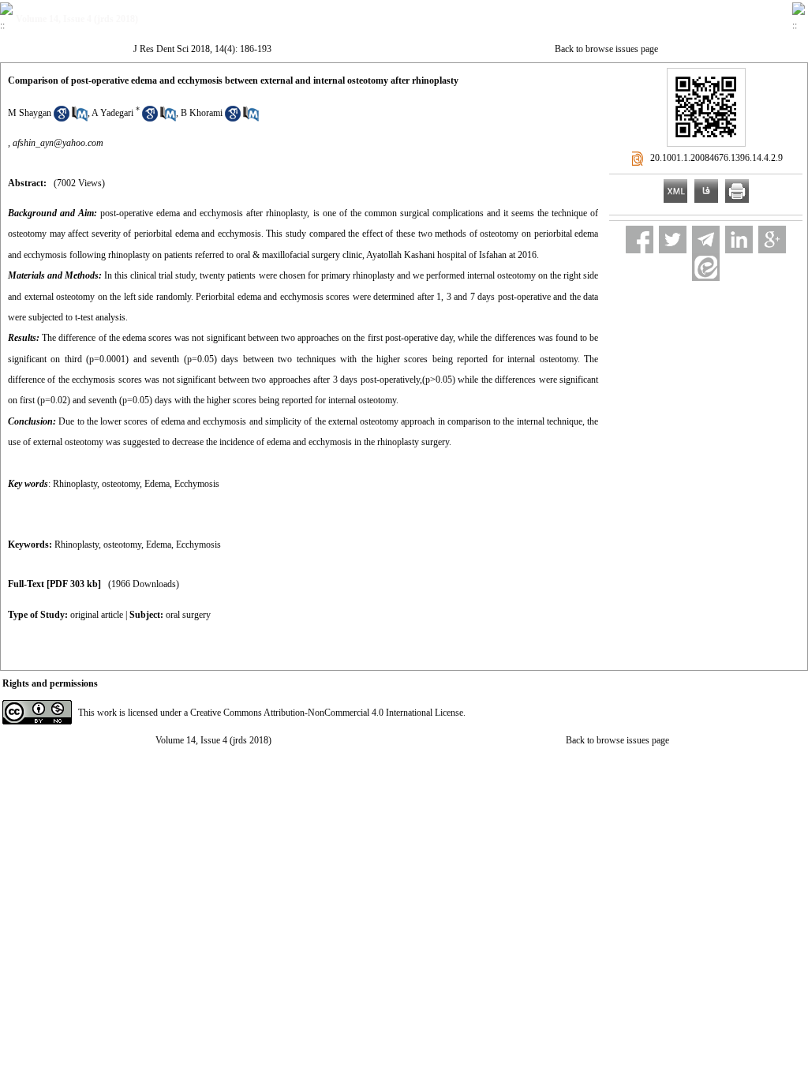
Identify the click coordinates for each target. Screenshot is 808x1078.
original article (96, 614)
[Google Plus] (772, 239)
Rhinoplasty (76, 544)
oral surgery (188, 614)
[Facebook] (639, 239)
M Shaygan (29, 112)
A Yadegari (112, 112)
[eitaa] (706, 267)
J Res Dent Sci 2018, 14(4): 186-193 (202, 48)
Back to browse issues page (606, 48)
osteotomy (122, 544)
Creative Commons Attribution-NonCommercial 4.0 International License (326, 712)
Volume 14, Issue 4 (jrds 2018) (213, 740)
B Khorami (202, 112)
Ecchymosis (198, 544)
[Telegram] (706, 239)
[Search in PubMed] (80, 118)
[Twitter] (672, 239)
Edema (158, 544)
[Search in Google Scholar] (61, 118)
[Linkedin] (739, 239)
